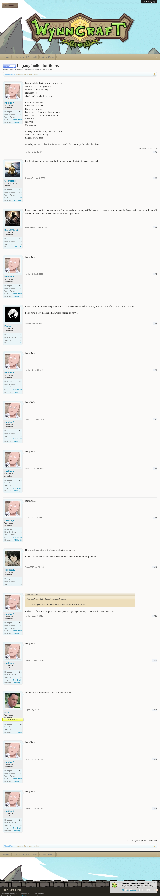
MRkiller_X (18, 122)
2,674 (19, 189)
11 (21, 724)
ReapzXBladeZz (12, 230)
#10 (155, 567)
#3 (156, 227)
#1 (156, 152)
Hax (20, 198)
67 (21, 195)
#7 (156, 419)
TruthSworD (17, 120)
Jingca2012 (9, 570)
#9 (156, 518)
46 (21, 729)
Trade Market (19, 69)
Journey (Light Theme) (11, 890)
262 (20, 239)
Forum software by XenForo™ (22, 894)
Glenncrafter (10, 181)
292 (20, 112)
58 (21, 117)
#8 (156, 468)
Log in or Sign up (149, 2)
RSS (157, 890)
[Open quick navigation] (157, 57)
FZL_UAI (18, 247)
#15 (155, 808)
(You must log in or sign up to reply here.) (141, 841)
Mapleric (8, 326)
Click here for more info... (131, 890)
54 (21, 244)
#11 (155, 616)
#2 (156, 178)
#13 (155, 710)
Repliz (7, 712)
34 (21, 579)
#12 (155, 660)
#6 (156, 370)
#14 (155, 759)
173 (20, 335)
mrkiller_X (37, 69)
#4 (156, 274)
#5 (156, 323)
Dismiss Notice (155, 883)
